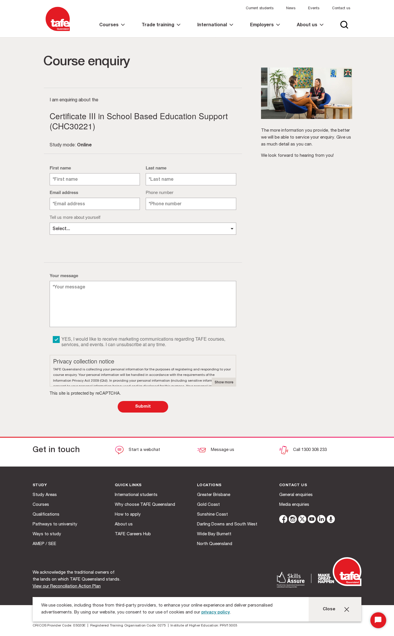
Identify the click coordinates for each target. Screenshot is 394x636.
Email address (64, 192)
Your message (64, 275)
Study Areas (45, 495)
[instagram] (293, 520)
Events (313, 8)
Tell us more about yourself (75, 217)
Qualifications (46, 514)
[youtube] (312, 520)
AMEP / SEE (44, 544)
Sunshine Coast (212, 514)
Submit (143, 406)
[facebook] (283, 520)
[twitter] (302, 520)
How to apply (128, 514)
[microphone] (331, 520)
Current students (259, 8)
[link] (112, 30)
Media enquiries (294, 505)
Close (329, 609)
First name (60, 168)
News (290, 8)
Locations (209, 485)
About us (124, 524)
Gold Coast (208, 505)
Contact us (341, 8)
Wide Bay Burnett (214, 534)
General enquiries (296, 495)
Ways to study (47, 534)
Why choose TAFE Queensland (145, 505)
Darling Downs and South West (227, 524)
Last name (156, 168)
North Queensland (214, 544)
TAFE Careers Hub (133, 534)
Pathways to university (55, 524)
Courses (41, 505)
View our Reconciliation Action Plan (67, 586)
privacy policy (215, 612)
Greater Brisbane (213, 495)
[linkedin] (321, 520)
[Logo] (57, 31)
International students (136, 495)
